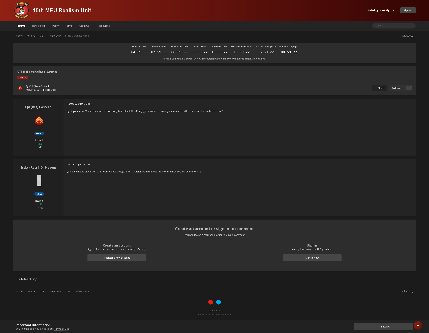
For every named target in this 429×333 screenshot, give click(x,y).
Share (380, 88)
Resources (104, 25)
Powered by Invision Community (214, 314)
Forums (21, 25)
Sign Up (408, 10)
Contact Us (214, 310)
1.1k (40, 207)
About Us (84, 25)
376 (40, 147)
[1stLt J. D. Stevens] (39, 180)
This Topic (399, 25)
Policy (55, 25)
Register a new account (117, 257)
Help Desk (50, 89)
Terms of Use (61, 328)
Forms (68, 25)
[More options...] (409, 104)
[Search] (412, 25)
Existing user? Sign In (381, 10)
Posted (79, 103)
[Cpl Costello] (20, 88)
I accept (385, 326)
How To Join (39, 25)
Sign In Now (312, 257)
